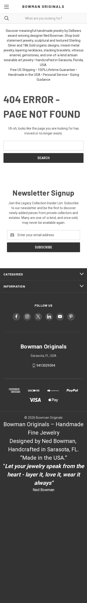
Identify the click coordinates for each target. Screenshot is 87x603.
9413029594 (45, 365)
